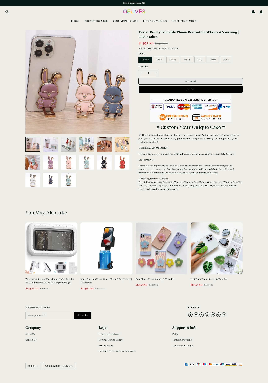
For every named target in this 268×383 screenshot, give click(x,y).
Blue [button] (226, 59)
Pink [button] (159, 59)
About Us (30, 334)
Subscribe (82, 315)
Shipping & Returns (198, 185)
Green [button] (173, 59)
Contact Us (30, 340)
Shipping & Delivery (109, 334)
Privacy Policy (106, 345)
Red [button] (200, 59)
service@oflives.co (154, 189)
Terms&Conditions (182, 340)
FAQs (175, 334)
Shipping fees (145, 48)
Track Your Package (182, 345)
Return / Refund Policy (110, 340)
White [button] (213, 59)
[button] (7, 11)
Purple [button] (145, 59)
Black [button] (187, 59)
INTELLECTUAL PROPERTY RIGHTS (117, 351)
